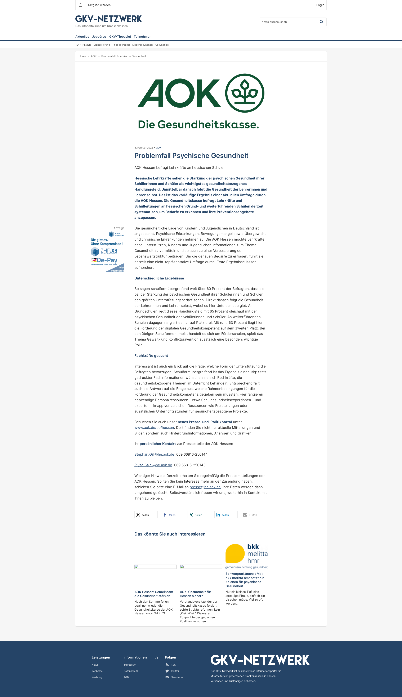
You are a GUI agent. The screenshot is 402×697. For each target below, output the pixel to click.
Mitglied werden (99, 5)
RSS (173, 664)
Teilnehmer (142, 36)
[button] (146, 514)
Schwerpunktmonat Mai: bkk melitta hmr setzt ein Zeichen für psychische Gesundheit (244, 580)
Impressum (130, 664)
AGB (126, 677)
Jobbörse (99, 36)
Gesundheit (162, 44)
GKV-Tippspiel (120, 36)
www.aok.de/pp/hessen (154, 427)
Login (320, 5)
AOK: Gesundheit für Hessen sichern (195, 594)
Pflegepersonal (121, 44)
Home (82, 56)
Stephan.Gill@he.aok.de (154, 454)
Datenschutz (131, 671)
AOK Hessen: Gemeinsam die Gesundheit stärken (153, 594)
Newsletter (177, 677)
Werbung (97, 677)
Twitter (175, 671)
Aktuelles (82, 36)
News (95, 664)
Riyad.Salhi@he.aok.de (153, 465)
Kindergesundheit (142, 44)
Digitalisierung (102, 44)
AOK (94, 56)
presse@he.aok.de (205, 487)
